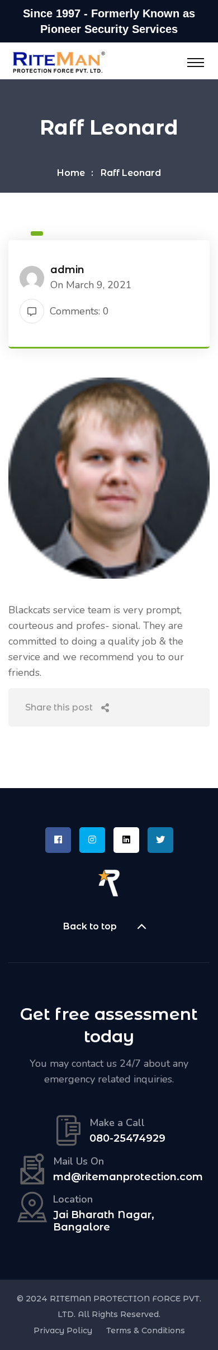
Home (71, 173)
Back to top (90, 926)
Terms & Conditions (145, 1330)
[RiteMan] (58, 61)
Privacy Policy (63, 1330)
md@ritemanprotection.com (128, 1177)
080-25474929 (127, 1138)
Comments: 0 (79, 311)
